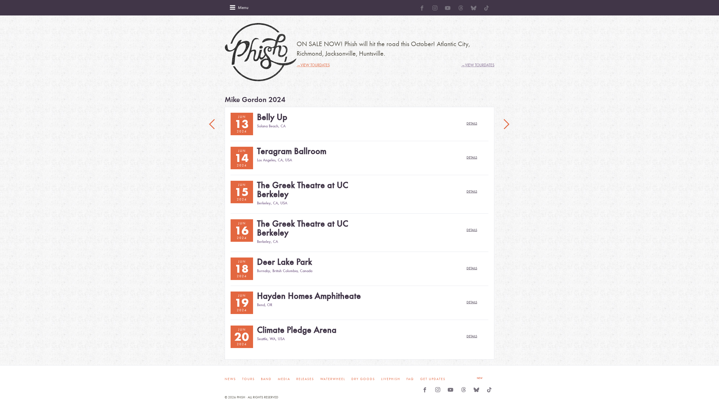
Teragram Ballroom (291, 151)
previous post (213, 125)
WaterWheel (332, 379)
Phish (261, 52)
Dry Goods (363, 379)
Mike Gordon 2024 (255, 99)
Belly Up (272, 117)
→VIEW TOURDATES (313, 65)
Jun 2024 (242, 124)
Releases (305, 379)
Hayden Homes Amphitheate (309, 295)
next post (506, 125)
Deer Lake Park (284, 261)
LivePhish (390, 379)
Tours (248, 379)
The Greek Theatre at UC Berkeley (302, 190)
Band (266, 379)
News (230, 379)
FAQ (410, 379)
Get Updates (432, 379)
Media (284, 379)
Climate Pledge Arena (296, 329)
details (472, 123)
